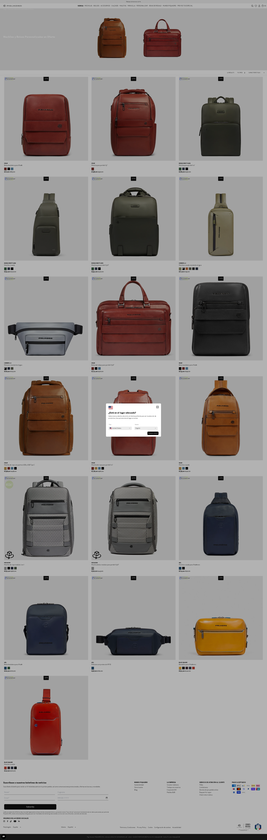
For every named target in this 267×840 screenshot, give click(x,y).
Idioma (137, 424)
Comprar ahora (153, 433)
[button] (157, 407)
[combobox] (115, 428)
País (110, 424)
